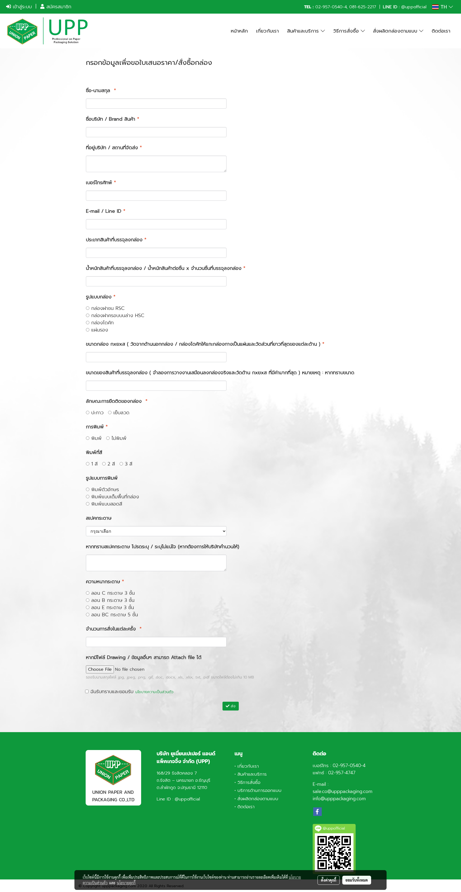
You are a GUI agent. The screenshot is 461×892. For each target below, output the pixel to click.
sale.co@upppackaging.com (342, 791)
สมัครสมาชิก (58, 6)
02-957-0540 (329, 7)
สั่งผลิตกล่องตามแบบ (396, 31)
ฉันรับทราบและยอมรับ (131, 691)
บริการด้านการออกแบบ (259, 790)
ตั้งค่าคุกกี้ (328, 880)
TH (444, 7)
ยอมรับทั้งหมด (356, 880)
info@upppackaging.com (339, 798)
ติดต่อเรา (441, 31)
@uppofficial (413, 7)
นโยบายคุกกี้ (126, 882)
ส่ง (232, 706)
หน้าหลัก (239, 31)
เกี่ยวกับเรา (267, 31)
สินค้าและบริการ (304, 31)
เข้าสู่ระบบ (21, 6)
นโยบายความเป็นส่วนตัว (154, 692)
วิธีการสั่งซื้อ (347, 31)
